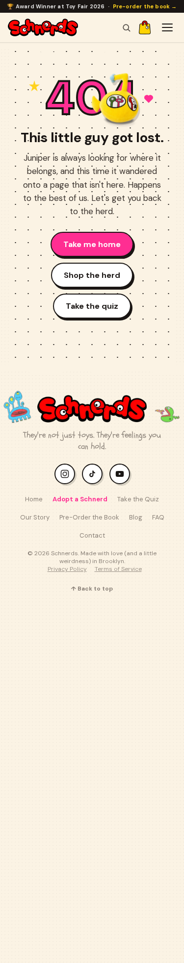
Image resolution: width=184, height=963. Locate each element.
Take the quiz (92, 306)
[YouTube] (119, 474)
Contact (92, 535)
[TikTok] (92, 474)
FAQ (158, 517)
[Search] (126, 27)
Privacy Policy (67, 569)
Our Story (35, 517)
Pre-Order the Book (89, 517)
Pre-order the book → (145, 6)
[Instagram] (64, 474)
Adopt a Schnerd (80, 499)
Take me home (92, 244)
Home (34, 499)
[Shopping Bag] (145, 27)
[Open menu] (167, 27)
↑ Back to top (92, 589)
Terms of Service (118, 569)
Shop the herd (92, 275)
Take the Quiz (138, 499)
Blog (135, 517)
